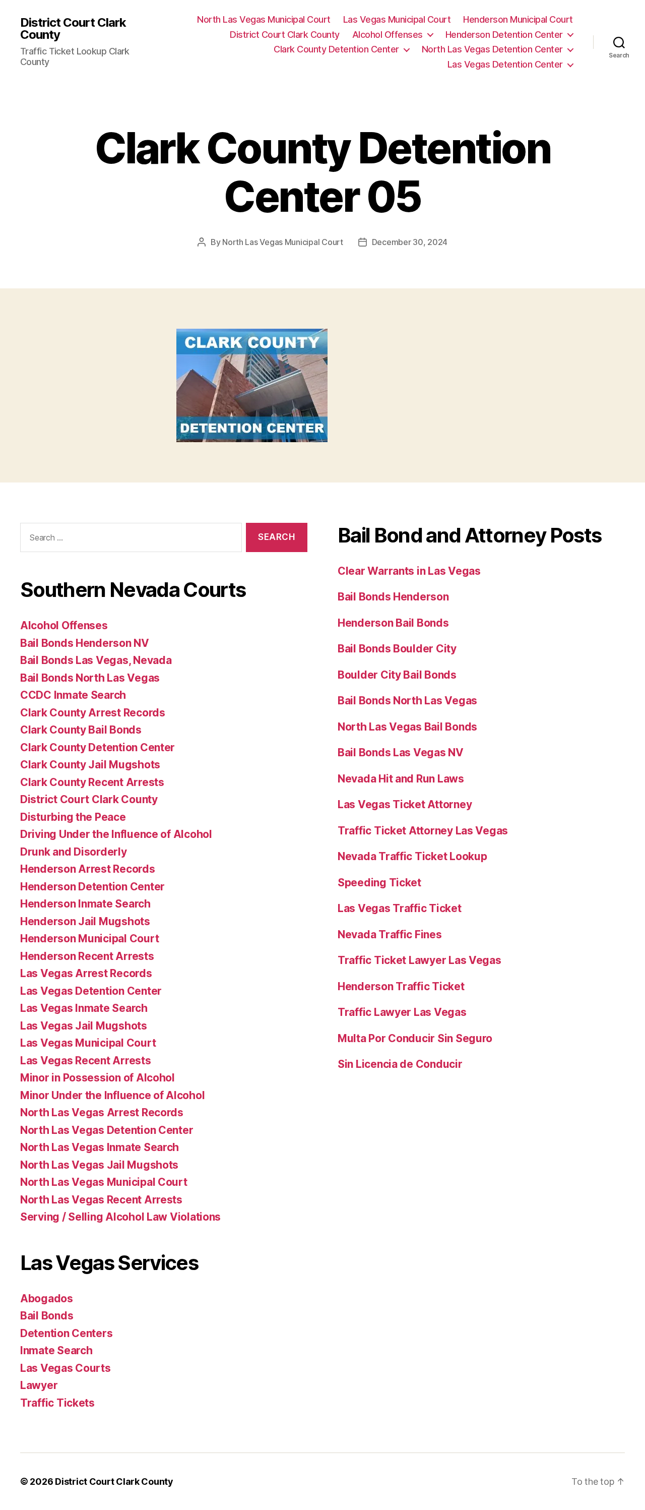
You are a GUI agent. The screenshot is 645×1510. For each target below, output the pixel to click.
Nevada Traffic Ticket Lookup (412, 856)
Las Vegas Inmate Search (84, 1008)
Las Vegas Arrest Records (86, 973)
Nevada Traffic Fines (390, 934)
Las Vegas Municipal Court (397, 19)
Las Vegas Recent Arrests (85, 1060)
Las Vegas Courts (65, 1368)
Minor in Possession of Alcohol (97, 1077)
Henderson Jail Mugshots (85, 921)
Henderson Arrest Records (87, 869)
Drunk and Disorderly (73, 851)
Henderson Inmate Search (85, 903)
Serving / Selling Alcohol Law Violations (120, 1217)
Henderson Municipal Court (518, 19)
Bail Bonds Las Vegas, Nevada (95, 660)
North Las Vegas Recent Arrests (101, 1199)
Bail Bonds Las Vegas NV (401, 752)
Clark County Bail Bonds (81, 729)
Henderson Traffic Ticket (401, 986)
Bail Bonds (46, 1315)
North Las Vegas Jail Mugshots (99, 1165)
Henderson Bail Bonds (393, 623)
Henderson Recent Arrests (87, 956)
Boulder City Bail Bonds (397, 675)
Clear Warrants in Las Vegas (409, 571)
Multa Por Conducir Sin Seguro (415, 1038)
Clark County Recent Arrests (92, 782)
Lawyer (38, 1385)
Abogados (46, 1298)
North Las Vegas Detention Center (492, 49)
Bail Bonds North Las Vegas (90, 678)
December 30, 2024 (409, 242)
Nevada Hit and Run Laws (401, 778)
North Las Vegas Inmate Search (99, 1147)
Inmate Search (56, 1350)
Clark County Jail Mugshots (90, 764)
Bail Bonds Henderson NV (84, 643)
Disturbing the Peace (73, 817)
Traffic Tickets (57, 1403)
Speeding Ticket (379, 882)
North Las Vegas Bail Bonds (407, 726)
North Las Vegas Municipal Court (264, 19)
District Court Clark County (73, 29)
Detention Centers (66, 1333)
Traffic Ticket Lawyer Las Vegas (419, 960)
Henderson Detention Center (504, 34)
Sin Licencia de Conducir (400, 1064)
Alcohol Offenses (387, 34)
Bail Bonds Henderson (393, 596)
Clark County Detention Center (336, 49)
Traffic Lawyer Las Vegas (402, 1012)
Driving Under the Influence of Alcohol (116, 834)
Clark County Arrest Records (92, 712)
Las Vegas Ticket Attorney (405, 804)
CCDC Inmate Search (73, 695)
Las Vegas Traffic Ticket (400, 908)
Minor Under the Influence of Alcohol (112, 1095)
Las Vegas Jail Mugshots (83, 1025)
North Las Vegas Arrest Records (101, 1112)
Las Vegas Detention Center (505, 64)
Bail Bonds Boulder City (397, 648)
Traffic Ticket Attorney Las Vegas (423, 830)
